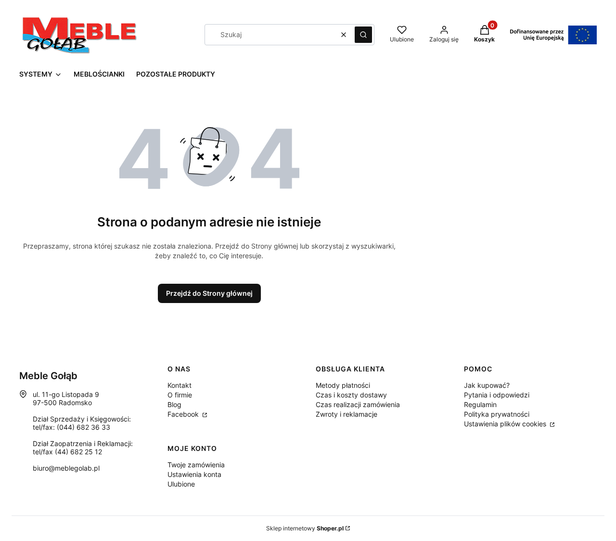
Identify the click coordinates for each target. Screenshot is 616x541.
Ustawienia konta (194, 474)
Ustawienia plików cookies (506, 424)
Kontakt (179, 385)
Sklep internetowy (305, 528)
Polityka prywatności (496, 414)
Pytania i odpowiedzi (496, 395)
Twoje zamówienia (196, 465)
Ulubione (181, 484)
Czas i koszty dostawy (351, 395)
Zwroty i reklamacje (346, 414)
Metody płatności (343, 385)
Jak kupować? (487, 385)
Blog (174, 404)
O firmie (179, 395)
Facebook (184, 414)
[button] (363, 34)
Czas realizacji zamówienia (358, 404)
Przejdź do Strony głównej (209, 293)
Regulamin (480, 404)
